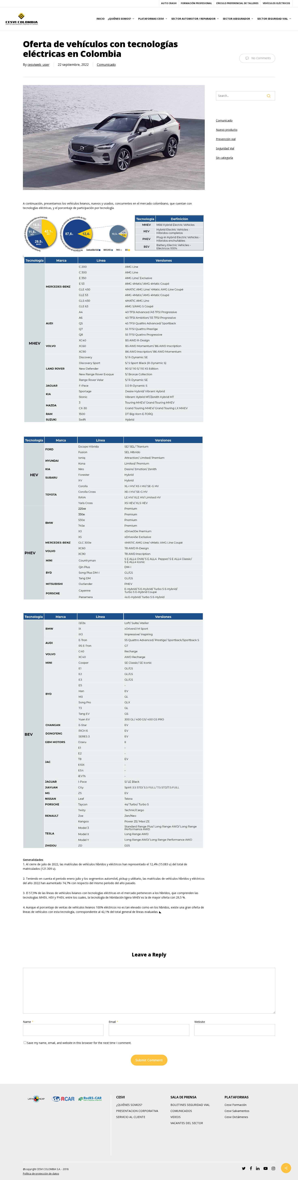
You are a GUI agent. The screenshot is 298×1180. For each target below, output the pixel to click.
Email (113, 1022)
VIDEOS (175, 1117)
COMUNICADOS (181, 1111)
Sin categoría (224, 158)
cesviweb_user (38, 64)
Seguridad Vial (225, 148)
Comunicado (106, 64)
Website (199, 1022)
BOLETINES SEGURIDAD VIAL (190, 1105)
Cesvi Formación (236, 1105)
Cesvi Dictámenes (236, 1117)
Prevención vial (226, 139)
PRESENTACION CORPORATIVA (137, 1111)
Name (28, 1022)
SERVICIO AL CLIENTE (130, 1117)
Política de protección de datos (41, 1173)
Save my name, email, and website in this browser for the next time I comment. (79, 1043)
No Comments (261, 58)
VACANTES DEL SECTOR (186, 1123)
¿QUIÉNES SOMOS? (129, 1105)
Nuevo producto (226, 130)
